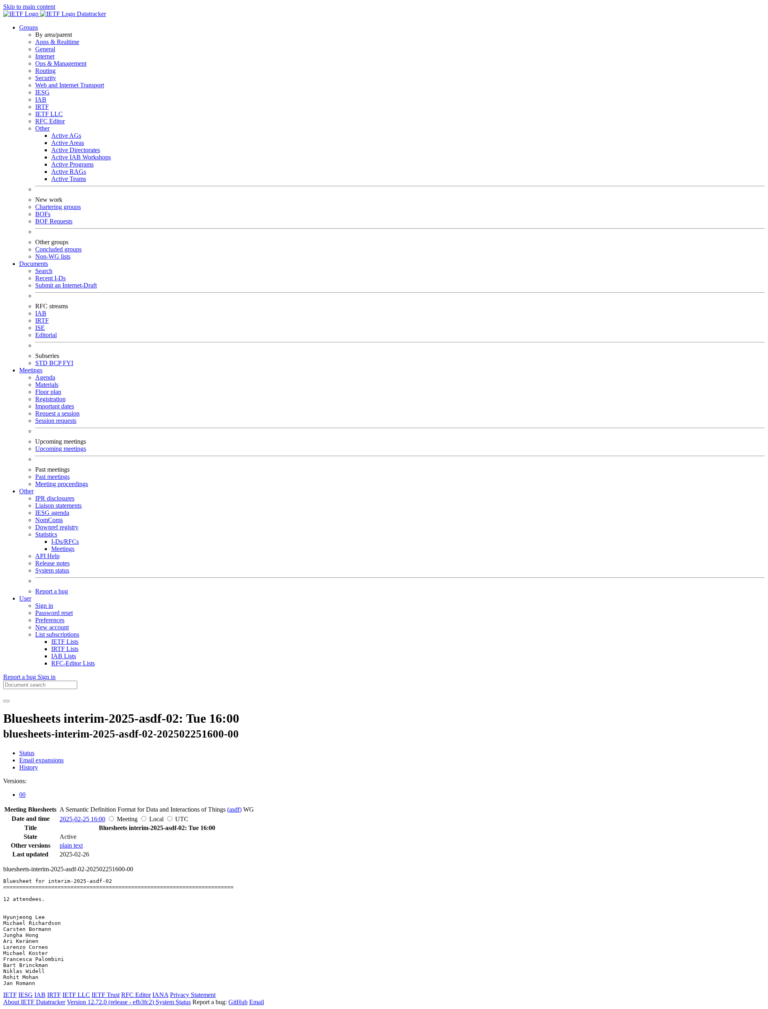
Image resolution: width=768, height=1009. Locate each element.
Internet (44, 56)
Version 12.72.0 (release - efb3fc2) (111, 1002)
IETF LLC (49, 114)
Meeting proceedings (61, 483)
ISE (40, 327)
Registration (50, 399)
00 (22, 794)
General (45, 49)
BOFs (42, 214)
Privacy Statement (193, 994)
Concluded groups (58, 249)
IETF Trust (106, 994)
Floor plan (48, 391)
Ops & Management (60, 63)
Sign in (44, 605)
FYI (68, 363)
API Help (47, 556)
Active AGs (66, 135)
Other (42, 128)
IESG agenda (52, 512)
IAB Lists (63, 656)
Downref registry (56, 527)
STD (42, 363)
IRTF (42, 106)
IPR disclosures (54, 498)
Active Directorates (75, 150)
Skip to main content (29, 6)
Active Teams (68, 178)
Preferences (49, 620)
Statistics (46, 534)
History (28, 767)
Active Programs (72, 164)
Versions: (14, 781)
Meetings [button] (30, 370)
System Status (173, 1002)
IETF (10, 994)
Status (26, 753)
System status (52, 570)
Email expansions (41, 760)
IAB (40, 99)
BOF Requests (53, 221)
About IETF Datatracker (34, 1002)
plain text (71, 845)
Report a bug (51, 591)
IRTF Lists (64, 648)
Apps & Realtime (57, 41)
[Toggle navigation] (6, 701)
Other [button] (26, 491)
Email (256, 1002)
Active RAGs (68, 171)
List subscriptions (57, 634)
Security (45, 77)
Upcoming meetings (60, 448)
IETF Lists (64, 641)
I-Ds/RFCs (65, 541)
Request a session (57, 413)
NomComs (49, 520)
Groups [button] (28, 27)
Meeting (127, 819)
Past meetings (52, 476)
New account (52, 627)
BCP (56, 363)
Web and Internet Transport (69, 85)
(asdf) (234, 809)
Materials (46, 384)
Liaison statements (58, 505)
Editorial (46, 335)
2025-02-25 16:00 (82, 819)
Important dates (54, 406)
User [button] (25, 598)
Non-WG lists (52, 256)
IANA (160, 994)
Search (43, 270)
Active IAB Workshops (81, 157)
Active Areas (67, 142)
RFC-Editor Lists (73, 663)
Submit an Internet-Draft (66, 285)
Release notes (52, 563)
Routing (45, 70)
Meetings (62, 548)
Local (156, 819)
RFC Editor (50, 121)
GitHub (238, 1002)
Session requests (55, 420)
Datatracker (90, 13)
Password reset (54, 612)
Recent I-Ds (50, 278)
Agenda (45, 377)
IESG (42, 92)
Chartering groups (58, 206)
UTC (181, 819)
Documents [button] (33, 263)
